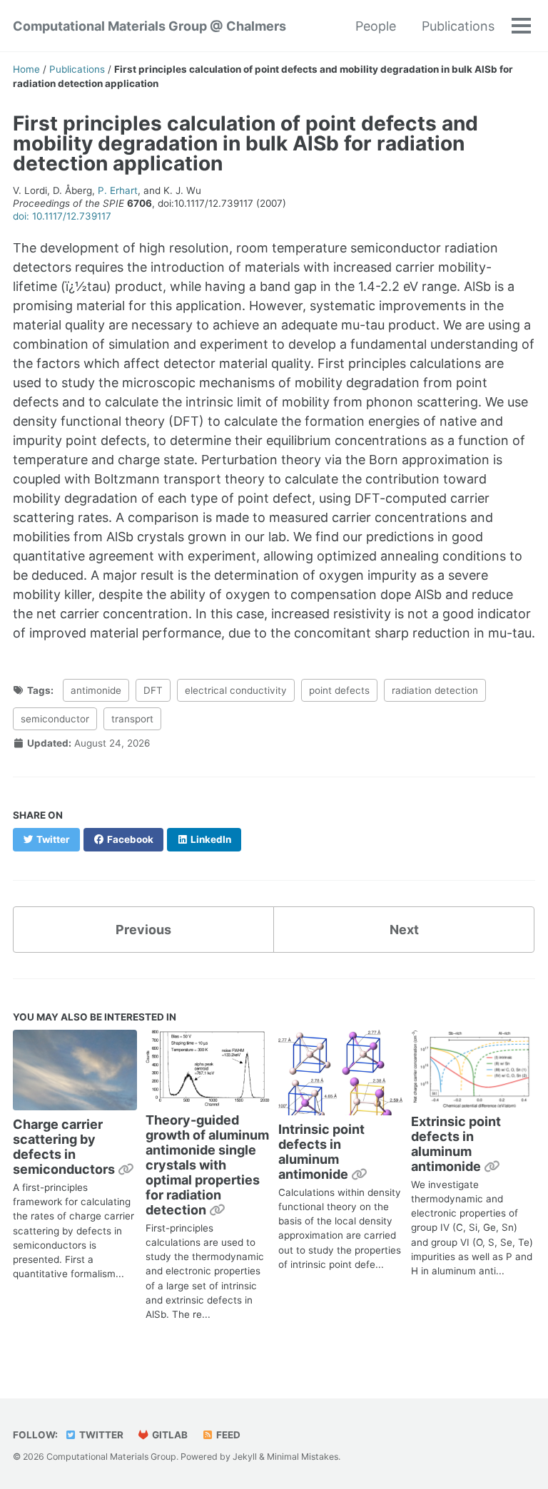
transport (132, 719)
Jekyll (245, 1456)
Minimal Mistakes (302, 1456)
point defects (339, 690)
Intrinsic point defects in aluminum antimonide (321, 1152)
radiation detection (435, 690)
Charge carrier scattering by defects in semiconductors (65, 1147)
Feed (227, 1435)
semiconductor (55, 719)
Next (404, 929)
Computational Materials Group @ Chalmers (149, 26)
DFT (153, 690)
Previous (143, 929)
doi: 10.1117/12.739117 (62, 216)
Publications (458, 26)
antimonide (96, 690)
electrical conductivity (236, 690)
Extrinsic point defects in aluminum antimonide (456, 1144)
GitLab (169, 1435)
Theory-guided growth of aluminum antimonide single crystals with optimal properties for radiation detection (207, 1164)
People (375, 26)
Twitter (100, 1435)
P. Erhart (118, 190)
